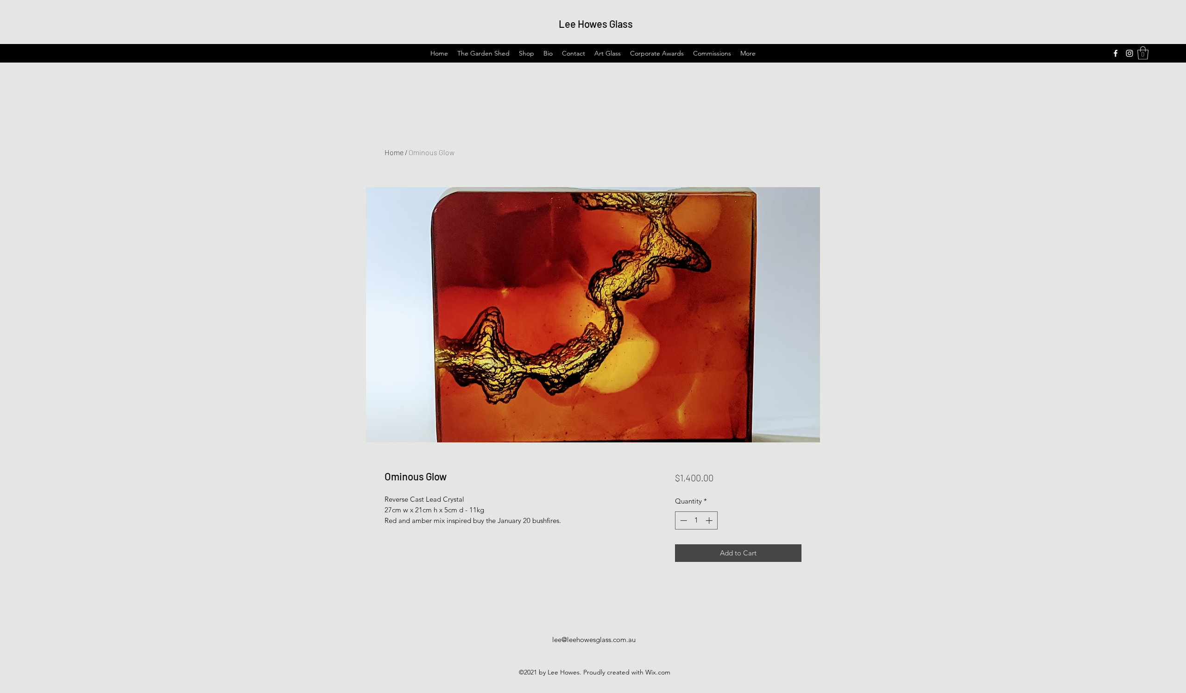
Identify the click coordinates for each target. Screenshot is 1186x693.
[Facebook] (1115, 53)
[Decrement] (682, 520)
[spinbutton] (696, 520)
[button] (1142, 53)
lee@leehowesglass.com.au (594, 639)
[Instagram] (1129, 53)
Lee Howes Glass (596, 24)
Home (394, 152)
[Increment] (710, 520)
